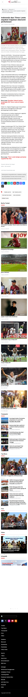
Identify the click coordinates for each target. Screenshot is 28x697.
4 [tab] (16, 530)
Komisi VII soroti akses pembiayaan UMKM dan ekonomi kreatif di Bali (11, 548)
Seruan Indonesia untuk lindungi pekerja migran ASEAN (14, 603)
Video (3, 532)
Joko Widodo (17, 195)
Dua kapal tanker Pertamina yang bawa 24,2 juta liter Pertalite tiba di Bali (17, 420)
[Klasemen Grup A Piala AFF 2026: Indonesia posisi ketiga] (14, 376)
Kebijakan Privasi (5, 672)
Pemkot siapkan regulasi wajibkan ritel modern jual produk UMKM (12, 407)
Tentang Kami (5, 674)
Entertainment (5, 660)
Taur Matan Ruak (6, 195)
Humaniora (4, 644)
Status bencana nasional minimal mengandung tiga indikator (16, 495)
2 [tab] (12, 530)
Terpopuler (4, 414)
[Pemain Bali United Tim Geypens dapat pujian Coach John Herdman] (14, 307)
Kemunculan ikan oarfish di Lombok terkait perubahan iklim (16, 427)
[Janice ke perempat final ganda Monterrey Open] (4, 448)
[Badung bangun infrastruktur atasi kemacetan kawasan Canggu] (4, 441)
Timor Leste (7, 192)
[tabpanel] (14, 521)
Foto (2, 508)
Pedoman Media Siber (7, 677)
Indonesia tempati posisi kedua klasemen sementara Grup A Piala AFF (13, 338)
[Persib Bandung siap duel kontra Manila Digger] (4, 434)
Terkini (3, 625)
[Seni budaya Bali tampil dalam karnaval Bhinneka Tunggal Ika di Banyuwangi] (14, 466)
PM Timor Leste (17, 192)
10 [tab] (23, 554)
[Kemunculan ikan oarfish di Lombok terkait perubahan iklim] (4, 427)
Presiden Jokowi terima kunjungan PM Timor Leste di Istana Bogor (12, 102)
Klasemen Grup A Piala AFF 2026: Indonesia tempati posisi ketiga (13, 248)
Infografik (4, 556)
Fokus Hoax (4, 649)
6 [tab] (15, 554)
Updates (3, 639)
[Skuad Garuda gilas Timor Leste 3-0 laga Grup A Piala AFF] (14, 353)
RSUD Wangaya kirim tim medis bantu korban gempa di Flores (17, 488)
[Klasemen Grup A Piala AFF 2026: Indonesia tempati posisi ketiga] (14, 240)
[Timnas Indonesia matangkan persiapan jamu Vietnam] (14, 262)
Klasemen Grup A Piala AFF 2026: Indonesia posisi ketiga (13, 384)
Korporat (3, 684)
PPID (2, 687)
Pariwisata (4, 647)
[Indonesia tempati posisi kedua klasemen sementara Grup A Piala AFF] (14, 330)
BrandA (3, 679)
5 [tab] (18, 530)
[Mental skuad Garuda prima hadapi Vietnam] (14, 285)
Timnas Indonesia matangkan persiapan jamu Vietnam (13, 271)
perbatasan (5, 198)
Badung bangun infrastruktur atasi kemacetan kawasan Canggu (17, 441)
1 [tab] (9, 530)
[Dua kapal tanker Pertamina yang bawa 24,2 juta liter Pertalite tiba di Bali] (4, 420)
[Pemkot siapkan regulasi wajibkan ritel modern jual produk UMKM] (14, 399)
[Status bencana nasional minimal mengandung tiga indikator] (4, 496)
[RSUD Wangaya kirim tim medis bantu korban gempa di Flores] (4, 489)
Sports (3, 653)
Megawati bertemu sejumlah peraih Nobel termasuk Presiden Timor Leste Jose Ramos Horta (14, 225)
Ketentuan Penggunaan (7, 669)
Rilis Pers (3, 663)
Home (5, 9)
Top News (4, 454)
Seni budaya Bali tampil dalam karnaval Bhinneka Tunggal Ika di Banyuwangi (12, 474)
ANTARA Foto (5, 682)
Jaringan (3, 667)
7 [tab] (17, 554)
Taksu (2, 655)
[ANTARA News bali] (15, 1)
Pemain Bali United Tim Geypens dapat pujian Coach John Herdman (12, 315)
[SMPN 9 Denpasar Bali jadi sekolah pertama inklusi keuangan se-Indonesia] (4, 482)
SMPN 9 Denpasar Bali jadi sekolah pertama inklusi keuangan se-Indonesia (16, 481)
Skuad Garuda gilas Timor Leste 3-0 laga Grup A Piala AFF (13, 361)
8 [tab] (19, 554)
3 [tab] (14, 530)
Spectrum (4, 658)
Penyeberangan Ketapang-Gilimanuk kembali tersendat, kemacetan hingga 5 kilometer (17, 502)
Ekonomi (11, 9)
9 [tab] (21, 554)
